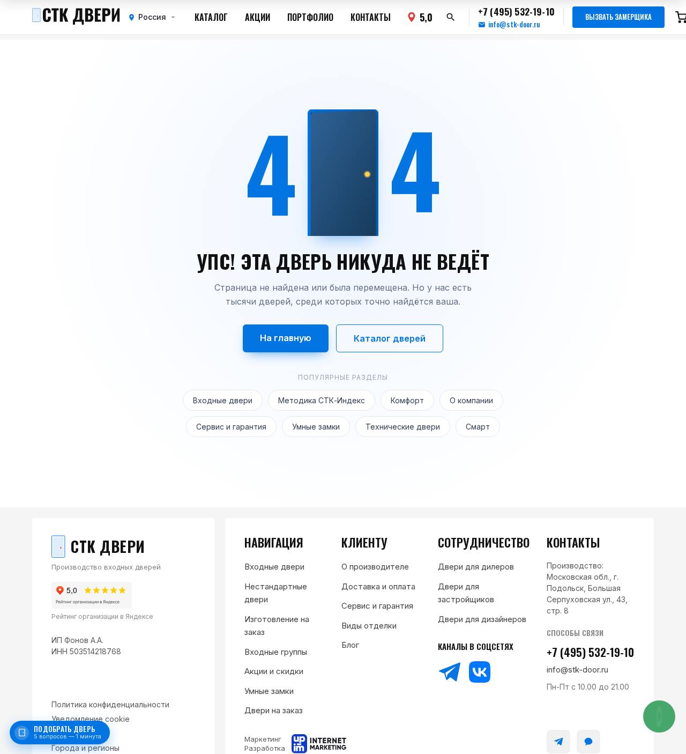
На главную (285, 337)
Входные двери (222, 400)
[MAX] (588, 741)
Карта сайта (74, 733)
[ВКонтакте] (479, 672)
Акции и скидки (273, 671)
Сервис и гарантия (231, 426)
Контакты (371, 17)
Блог (350, 645)
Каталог (211, 17)
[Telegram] (449, 672)
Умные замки (316, 426)
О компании (471, 400)
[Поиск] (450, 17)
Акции (257, 17)
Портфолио (310, 17)
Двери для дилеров (476, 566)
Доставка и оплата (378, 586)
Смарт (478, 426)
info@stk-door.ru (514, 24)
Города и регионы (85, 747)
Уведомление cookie (90, 718)
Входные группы (275, 652)
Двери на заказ (273, 710)
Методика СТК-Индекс (321, 400)
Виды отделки (369, 625)
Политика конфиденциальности (110, 704)
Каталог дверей (390, 338)
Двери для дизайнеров (482, 619)
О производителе (375, 566)
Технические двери (403, 426)
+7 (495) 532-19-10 (590, 652)
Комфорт (407, 400)
